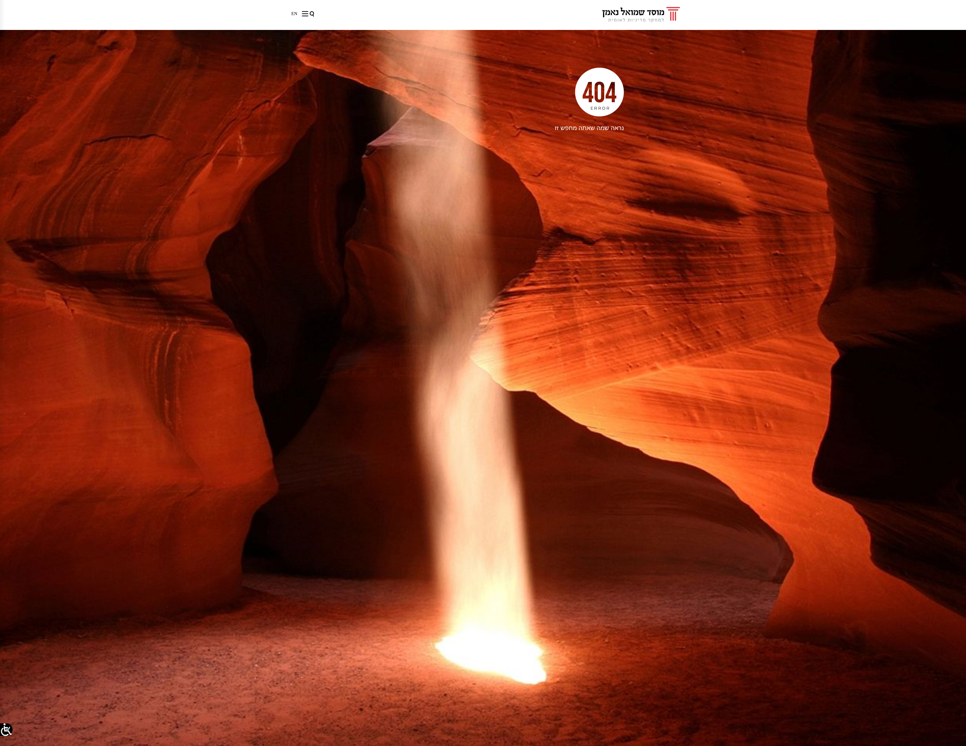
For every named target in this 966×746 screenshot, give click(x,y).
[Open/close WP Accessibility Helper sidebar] (6, 729)
